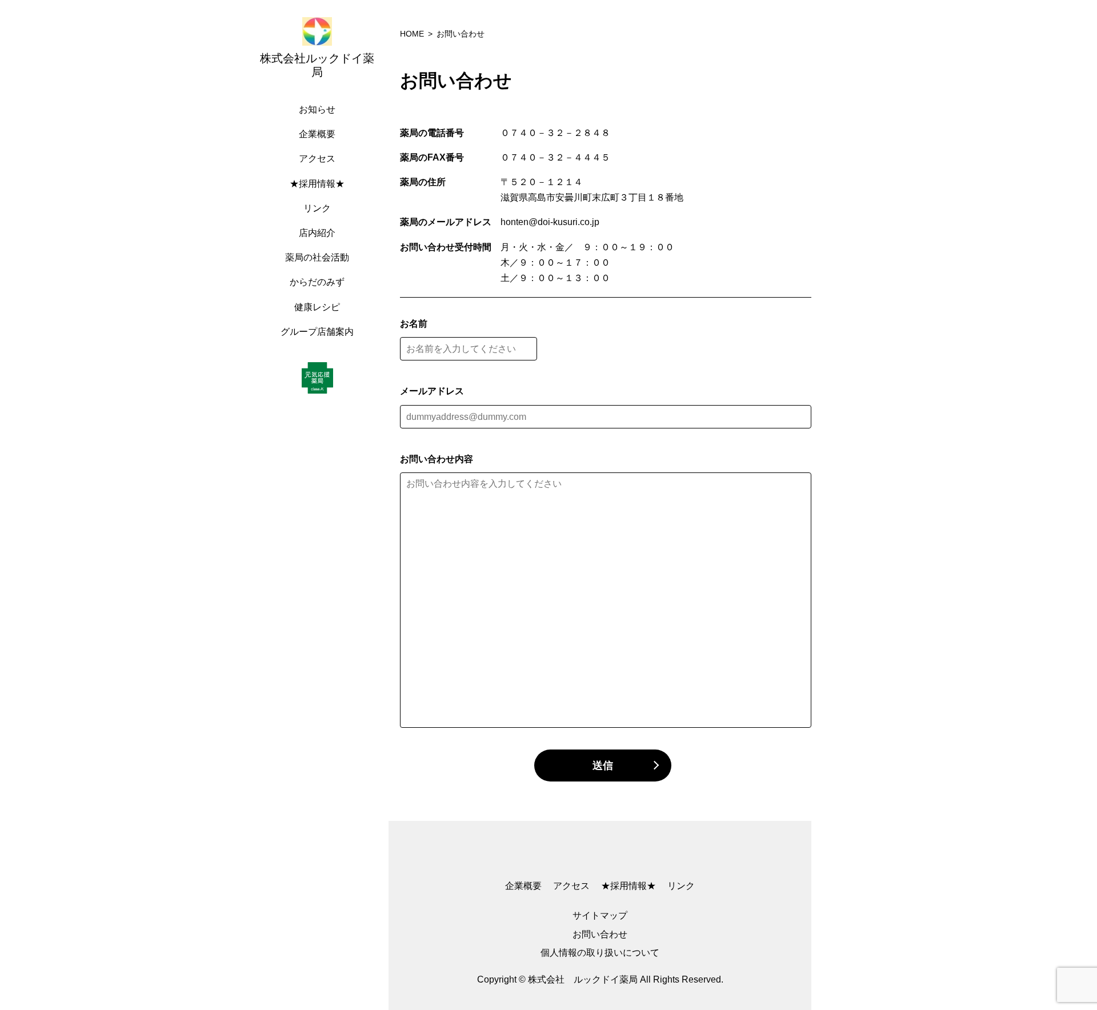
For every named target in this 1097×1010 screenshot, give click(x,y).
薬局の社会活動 (317, 257)
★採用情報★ (317, 184)
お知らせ (317, 109)
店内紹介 (317, 233)
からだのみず (317, 282)
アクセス (317, 158)
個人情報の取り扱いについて (600, 952)
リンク (317, 208)
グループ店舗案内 (317, 331)
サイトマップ (599, 915)
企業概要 (317, 134)
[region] (320, 505)
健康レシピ (317, 307)
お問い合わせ (599, 934)
